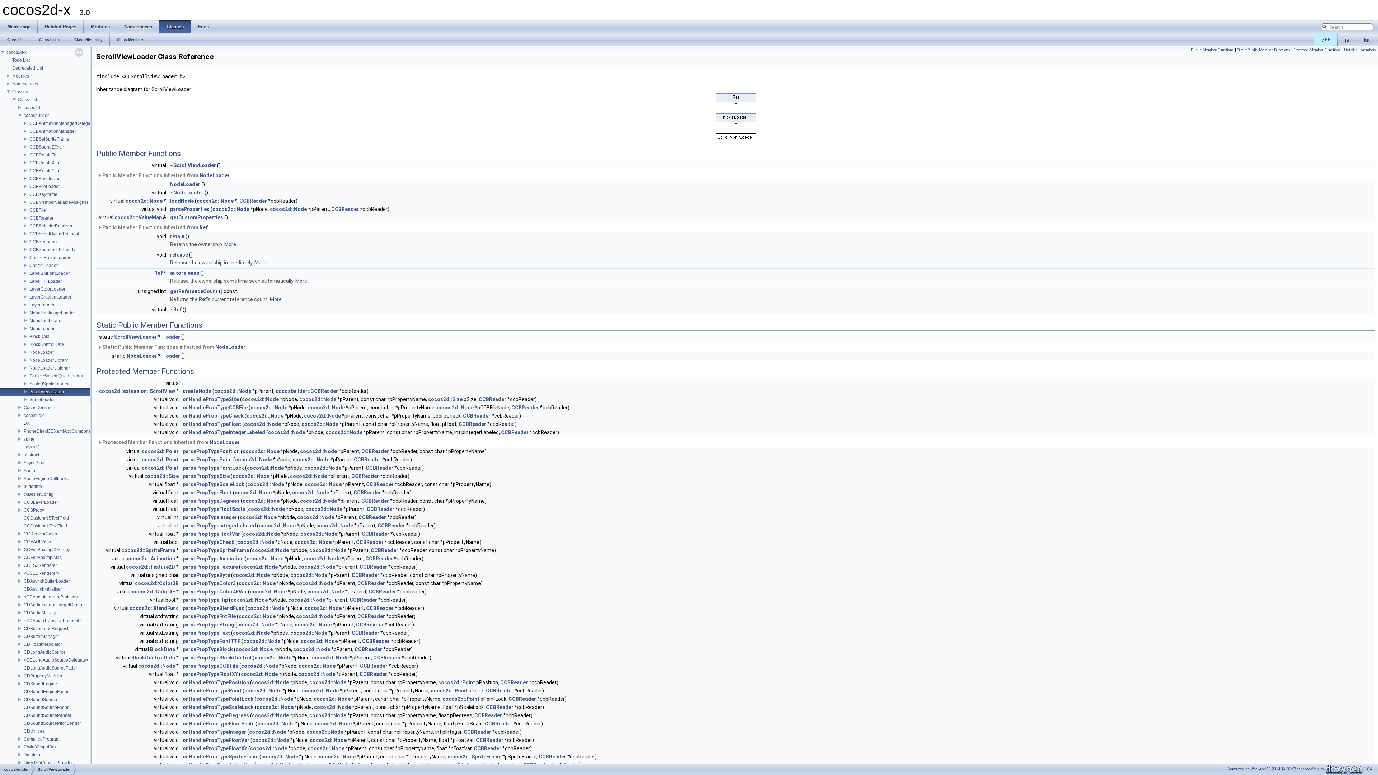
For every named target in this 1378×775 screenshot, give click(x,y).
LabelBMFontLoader (49, 273)
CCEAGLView (37, 541)
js (1347, 40)
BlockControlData (46, 344)
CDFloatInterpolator (43, 644)
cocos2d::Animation (151, 559)
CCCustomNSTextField (46, 518)
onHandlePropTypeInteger (214, 732)
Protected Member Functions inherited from (170, 442)
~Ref (176, 310)
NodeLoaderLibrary (48, 360)
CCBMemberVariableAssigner (58, 202)
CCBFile (37, 210)
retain (177, 236)
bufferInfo (33, 486)
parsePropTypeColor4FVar (215, 592)
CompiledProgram (42, 739)
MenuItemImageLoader (52, 312)
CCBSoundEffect (45, 147)
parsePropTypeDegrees (211, 501)
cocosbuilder (36, 115)
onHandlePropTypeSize (211, 399)
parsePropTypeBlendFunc (213, 608)
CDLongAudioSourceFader (50, 668)
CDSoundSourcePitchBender (52, 723)
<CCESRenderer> (42, 573)
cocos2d (32, 107)
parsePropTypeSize (206, 476)
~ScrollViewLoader (193, 165)
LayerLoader (42, 304)
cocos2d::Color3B (157, 583)
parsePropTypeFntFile (209, 616)
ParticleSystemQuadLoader (56, 376)
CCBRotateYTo (44, 170)
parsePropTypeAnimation (213, 559)
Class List (27, 99)
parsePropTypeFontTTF (211, 641)
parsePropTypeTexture (210, 567)
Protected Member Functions (1317, 50)
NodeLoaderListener (49, 368)
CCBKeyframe (43, 194)
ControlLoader (43, 265)
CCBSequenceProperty (52, 249)
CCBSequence (44, 241)
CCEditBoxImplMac (43, 557)
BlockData (39, 336)
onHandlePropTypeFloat (212, 424)
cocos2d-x (16, 52)
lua (1367, 40)
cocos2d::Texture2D (150, 567)
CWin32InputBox (40, 747)
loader (172, 337)
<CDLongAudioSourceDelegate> (56, 660)
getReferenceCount (194, 291)
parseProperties (190, 209)
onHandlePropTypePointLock (218, 699)
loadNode (182, 201)
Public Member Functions (1212, 50)
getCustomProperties (196, 217)
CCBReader (41, 218)
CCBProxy (34, 510)
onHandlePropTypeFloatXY (215, 748)
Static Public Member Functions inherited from (173, 347)
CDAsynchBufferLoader (47, 581)
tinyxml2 (32, 447)
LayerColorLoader (47, 289)
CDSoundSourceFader (46, 707)
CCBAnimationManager (52, 131)
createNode (197, 391)
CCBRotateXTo (44, 162)
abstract (31, 454)
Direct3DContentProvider (48, 762)
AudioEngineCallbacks (46, 478)
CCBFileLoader (44, 186)
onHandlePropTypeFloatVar (216, 740)
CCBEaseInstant (45, 178)
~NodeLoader (186, 193)
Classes (20, 91)
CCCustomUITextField (45, 526)
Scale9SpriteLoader (49, 383)
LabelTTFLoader (45, 281)
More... (231, 244)
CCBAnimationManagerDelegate (61, 123)
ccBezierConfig (38, 494)
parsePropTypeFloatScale (214, 509)
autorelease (184, 273)
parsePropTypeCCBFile (210, 666)
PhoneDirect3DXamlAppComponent (59, 431)
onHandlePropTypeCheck (213, 416)
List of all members (1360, 50)
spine (29, 439)
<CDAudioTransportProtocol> (52, 620)
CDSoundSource (40, 699)
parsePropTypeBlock (208, 649)
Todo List (21, 60)
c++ (1326, 40)
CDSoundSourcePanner (47, 715)
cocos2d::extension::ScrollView (137, 391)
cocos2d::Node (144, 201)
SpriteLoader (42, 399)
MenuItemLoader (46, 320)
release (179, 255)
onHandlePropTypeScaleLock (218, 707)
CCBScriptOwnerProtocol (54, 233)
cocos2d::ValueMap (138, 217)
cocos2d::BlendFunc (154, 608)
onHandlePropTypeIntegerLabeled (224, 432)
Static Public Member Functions (1263, 50)
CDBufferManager (41, 636)
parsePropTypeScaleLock (213, 484)
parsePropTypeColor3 (209, 583)
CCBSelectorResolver (50, 226)
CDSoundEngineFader (46, 691)
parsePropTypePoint (207, 459)
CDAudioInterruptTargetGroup (53, 604)
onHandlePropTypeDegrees (216, 715)
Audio (29, 470)
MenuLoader (42, 328)
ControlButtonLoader (49, 257)
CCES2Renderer (40, 565)
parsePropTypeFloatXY (210, 674)
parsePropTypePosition (211, 451)
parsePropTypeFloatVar (211, 534)
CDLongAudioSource (45, 652)
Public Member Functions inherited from (165, 175)
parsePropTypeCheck (208, 542)
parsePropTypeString (208, 625)
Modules (20, 76)
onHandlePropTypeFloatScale (218, 724)
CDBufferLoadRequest (46, 628)
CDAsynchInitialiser (43, 589)
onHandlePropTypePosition (216, 682)
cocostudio (34, 415)
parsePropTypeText (206, 633)
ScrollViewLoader (46, 391)
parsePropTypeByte (206, 575)
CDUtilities (34, 731)
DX (27, 423)
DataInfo (32, 754)
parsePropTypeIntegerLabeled (219, 526)
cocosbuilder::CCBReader (307, 391)
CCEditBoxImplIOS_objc (47, 549)
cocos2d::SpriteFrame (148, 550)
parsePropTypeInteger (210, 517)
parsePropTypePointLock (213, 468)
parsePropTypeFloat (207, 492)
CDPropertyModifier (43, 675)
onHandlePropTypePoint (212, 691)
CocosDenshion (39, 407)
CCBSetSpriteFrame (49, 139)
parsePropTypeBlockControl (217, 658)
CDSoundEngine (40, 683)
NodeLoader (41, 352)
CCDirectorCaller (40, 533)
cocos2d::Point (160, 451)
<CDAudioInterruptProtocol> (51, 597)
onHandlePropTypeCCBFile (215, 407)
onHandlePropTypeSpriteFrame (220, 757)
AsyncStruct (35, 462)
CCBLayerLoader (41, 502)
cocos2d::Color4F (153, 592)
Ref (204, 227)
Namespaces (25, 83)
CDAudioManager (41, 612)
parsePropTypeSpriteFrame (216, 550)
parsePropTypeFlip (205, 600)
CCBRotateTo (42, 155)
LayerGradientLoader (50, 297)
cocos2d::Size (445, 399)
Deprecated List (27, 68)
